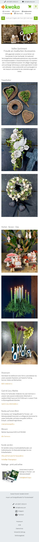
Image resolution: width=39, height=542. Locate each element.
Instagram (21, 511)
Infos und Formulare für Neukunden (11, 456)
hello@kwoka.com (29, 2)
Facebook (21, 515)
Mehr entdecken (6, 384)
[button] (4, 34)
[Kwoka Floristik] (10, 6)
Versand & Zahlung (19, 532)
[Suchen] (3, 18)
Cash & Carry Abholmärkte (9, 404)
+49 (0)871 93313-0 (12, 2)
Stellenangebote (19, 535)
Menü (36, 7)
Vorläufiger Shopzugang (8, 459)
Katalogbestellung (25, 477)
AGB (19, 525)
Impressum (19, 521)
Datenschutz (19, 528)
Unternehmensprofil (7, 424)
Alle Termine (5, 436)
